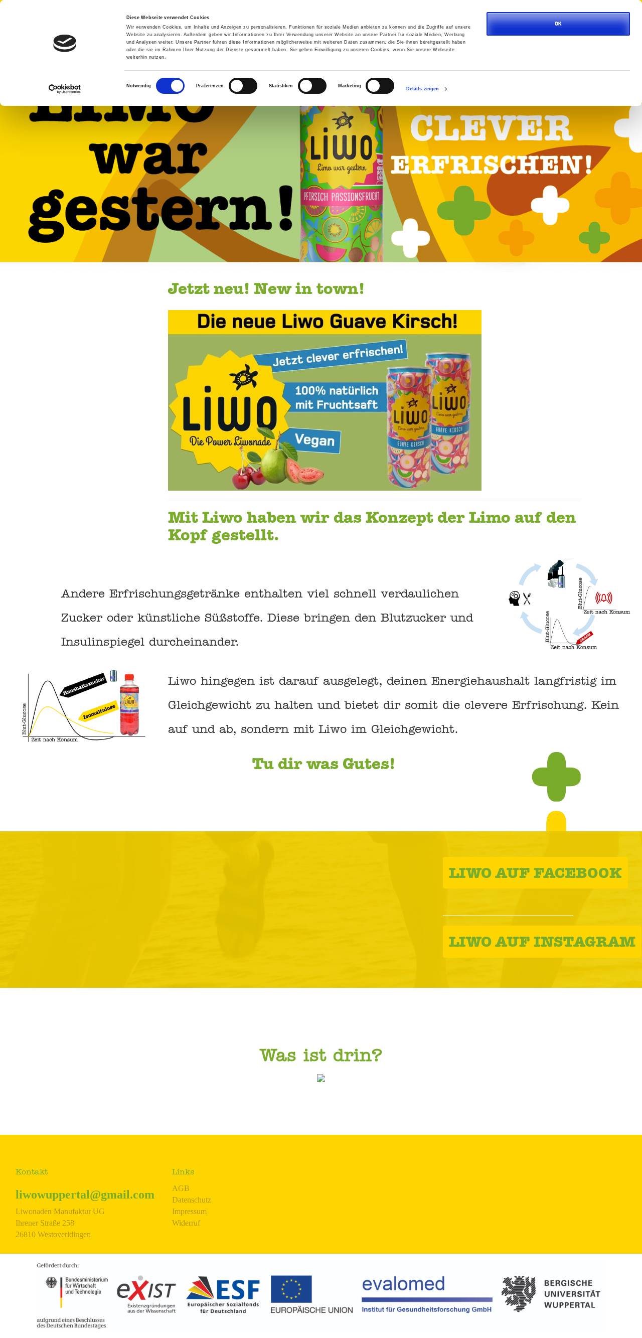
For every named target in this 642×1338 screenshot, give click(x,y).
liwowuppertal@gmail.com (85, 1194)
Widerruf (186, 1223)
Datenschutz (191, 1200)
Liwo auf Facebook (535, 874)
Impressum (189, 1211)
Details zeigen (422, 88)
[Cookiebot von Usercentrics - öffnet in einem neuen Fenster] (65, 89)
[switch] (243, 86)
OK (558, 23)
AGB (181, 1188)
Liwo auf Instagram (542, 943)
